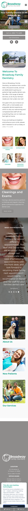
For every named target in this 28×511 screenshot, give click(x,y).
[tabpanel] (14, 257)
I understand (14, 506)
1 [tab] (9, 292)
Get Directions (14, 38)
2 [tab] (11, 292)
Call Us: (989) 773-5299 (14, 33)
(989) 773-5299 (23, 23)
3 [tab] (13, 292)
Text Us (21, 509)
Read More (14, 27)
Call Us (8, 509)
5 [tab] (18, 292)
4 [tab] (16, 292)
